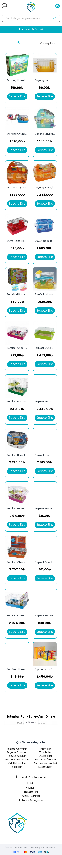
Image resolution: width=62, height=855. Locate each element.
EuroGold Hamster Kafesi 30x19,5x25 (45, 294)
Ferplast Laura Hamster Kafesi (17, 508)
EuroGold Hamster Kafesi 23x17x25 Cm (17, 294)
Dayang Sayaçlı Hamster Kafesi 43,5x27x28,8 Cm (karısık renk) (45, 187)
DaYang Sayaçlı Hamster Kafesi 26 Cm (45, 133)
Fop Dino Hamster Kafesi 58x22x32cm (17, 669)
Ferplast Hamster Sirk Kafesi (45, 401)
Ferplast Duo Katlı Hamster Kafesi (17, 401)
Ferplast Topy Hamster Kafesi (45, 615)
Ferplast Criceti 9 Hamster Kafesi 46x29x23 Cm (17, 348)
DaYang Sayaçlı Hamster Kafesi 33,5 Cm (17, 187)
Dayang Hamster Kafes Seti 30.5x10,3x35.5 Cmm (17, 80)
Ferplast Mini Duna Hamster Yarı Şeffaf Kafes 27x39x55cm (45, 508)
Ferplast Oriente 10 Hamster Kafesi (45, 562)
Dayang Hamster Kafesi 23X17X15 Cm (45, 80)
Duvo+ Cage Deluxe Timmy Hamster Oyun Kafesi (45, 241)
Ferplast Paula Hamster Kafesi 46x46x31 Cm (17, 615)
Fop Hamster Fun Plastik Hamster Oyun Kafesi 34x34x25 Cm (45, 669)
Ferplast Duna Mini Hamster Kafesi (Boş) (45, 348)
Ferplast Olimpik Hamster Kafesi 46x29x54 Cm (17, 562)
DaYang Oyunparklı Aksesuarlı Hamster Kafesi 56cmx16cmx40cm (17, 133)
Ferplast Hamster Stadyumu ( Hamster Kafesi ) (17, 455)
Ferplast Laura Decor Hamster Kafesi (45, 455)
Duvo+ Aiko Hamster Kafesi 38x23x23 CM (17, 241)
